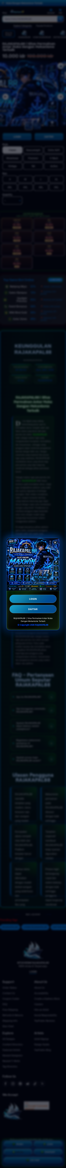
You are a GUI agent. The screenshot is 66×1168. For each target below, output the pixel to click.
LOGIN (33, 598)
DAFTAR (33, 609)
